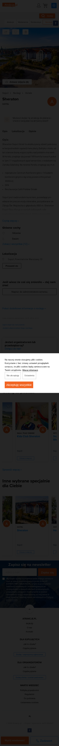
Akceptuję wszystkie (19, 384)
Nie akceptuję (13, 375)
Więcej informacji (30, 370)
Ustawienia (29, 375)
